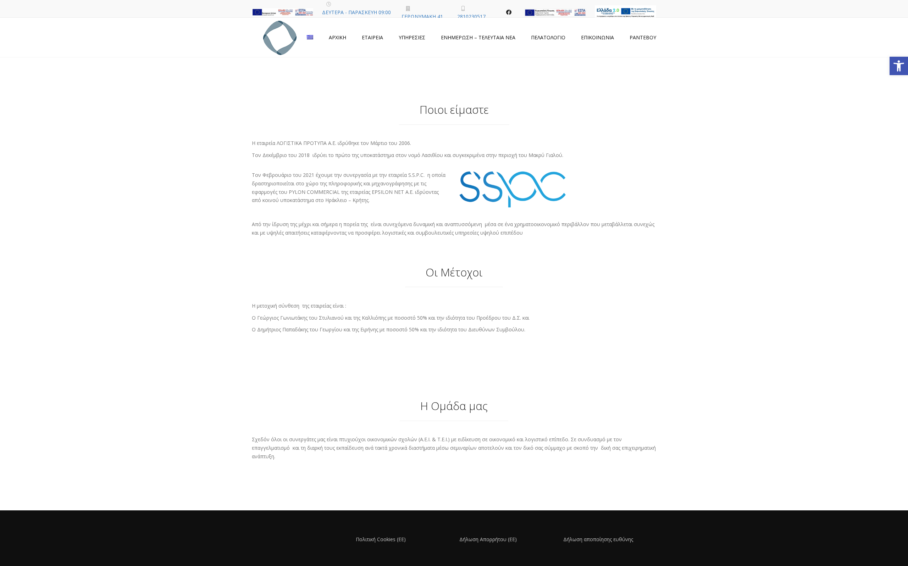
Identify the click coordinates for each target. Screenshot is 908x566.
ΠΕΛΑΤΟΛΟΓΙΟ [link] (548, 37)
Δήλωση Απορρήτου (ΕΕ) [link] (488, 539)
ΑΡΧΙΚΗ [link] (337, 37)
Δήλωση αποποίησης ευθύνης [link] (598, 539)
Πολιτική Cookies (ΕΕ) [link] (381, 539)
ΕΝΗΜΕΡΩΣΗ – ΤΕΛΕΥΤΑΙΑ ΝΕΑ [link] (478, 37)
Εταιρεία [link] (372, 37)
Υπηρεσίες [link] (412, 37)
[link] (899, 66)
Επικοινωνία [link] (597, 37)
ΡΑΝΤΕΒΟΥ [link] (643, 37)
